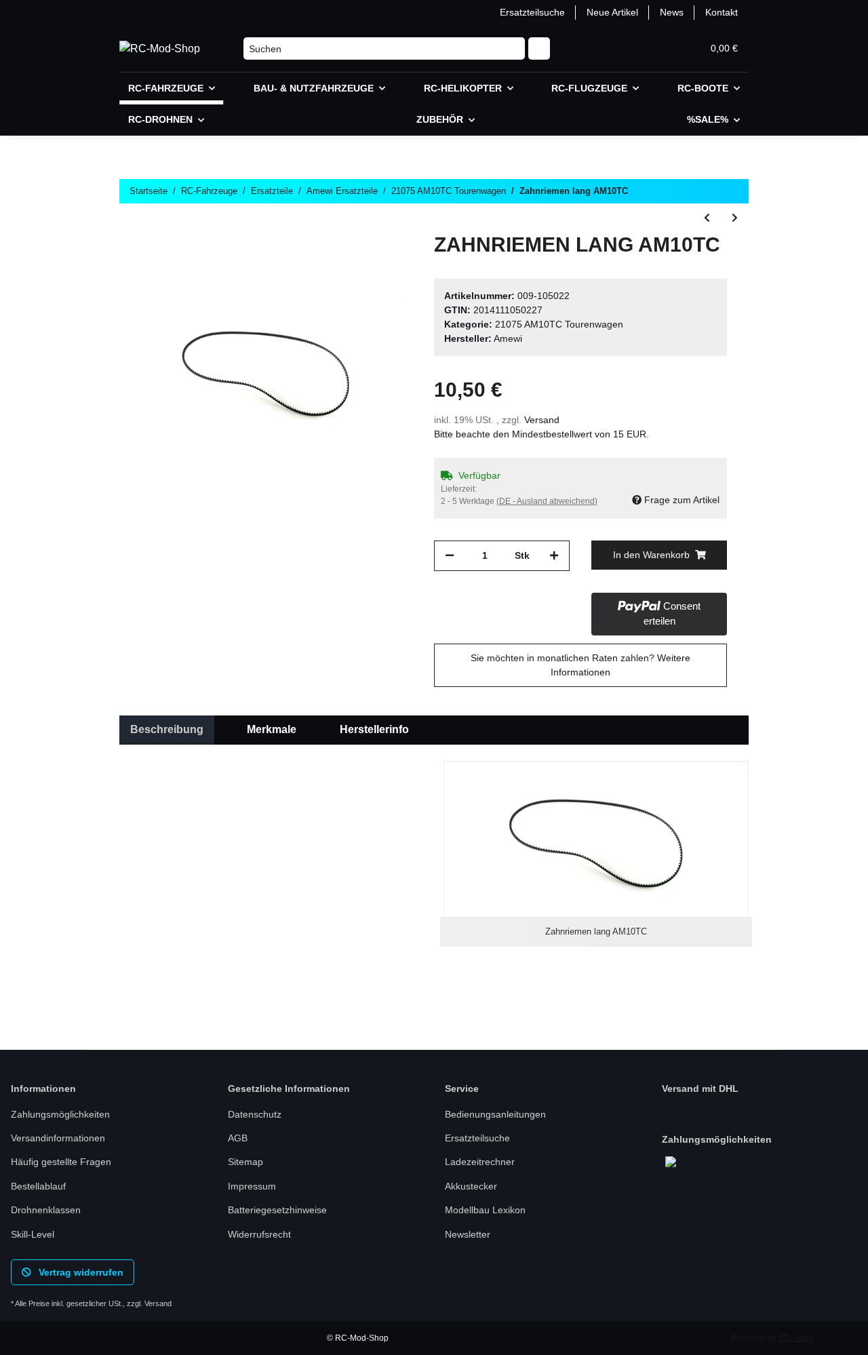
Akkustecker (471, 1186)
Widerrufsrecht (259, 1234)
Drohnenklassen (46, 1209)
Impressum (252, 1186)
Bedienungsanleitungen (495, 1114)
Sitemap (245, 1161)
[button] (626, 48)
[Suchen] (539, 48)
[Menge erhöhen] (554, 555)
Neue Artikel (612, 12)
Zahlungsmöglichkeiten (60, 1114)
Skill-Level (32, 1234)
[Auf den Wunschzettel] (384, 264)
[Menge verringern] (450, 555)
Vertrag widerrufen (79, 1272)
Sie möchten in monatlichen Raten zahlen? (580, 665)
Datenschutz (254, 1114)
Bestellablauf (38, 1186)
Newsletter (467, 1234)
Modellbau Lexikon (485, 1209)
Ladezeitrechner (480, 1161)
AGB (238, 1138)
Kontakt (721, 12)
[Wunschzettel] (659, 48)
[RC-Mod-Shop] (159, 49)
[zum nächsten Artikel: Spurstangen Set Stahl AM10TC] (735, 218)
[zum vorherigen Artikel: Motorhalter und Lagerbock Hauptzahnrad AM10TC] (707, 218)
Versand (541, 419)
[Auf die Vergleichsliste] (348, 264)
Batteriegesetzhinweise (277, 1209)
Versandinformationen (58, 1138)
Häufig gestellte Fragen (61, 1161)
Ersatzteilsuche (532, 12)
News (672, 12)
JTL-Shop (796, 1338)
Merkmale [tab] (271, 729)
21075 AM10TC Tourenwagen (559, 324)
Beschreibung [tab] (166, 729)
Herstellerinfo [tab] (374, 729)
